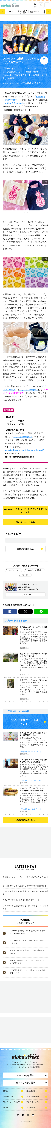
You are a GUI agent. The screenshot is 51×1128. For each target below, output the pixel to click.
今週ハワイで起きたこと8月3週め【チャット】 (22, 900)
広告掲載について (8, 1096)
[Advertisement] (16, 1030)
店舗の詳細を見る (25, 549)
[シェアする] (10, 611)
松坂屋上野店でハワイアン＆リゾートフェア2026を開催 (27, 961)
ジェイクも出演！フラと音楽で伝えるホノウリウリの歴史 (25, 892)
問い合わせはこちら (25, 522)
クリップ (44, 62)
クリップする (25, 594)
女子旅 (25, 575)
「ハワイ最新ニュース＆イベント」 (25, 721)
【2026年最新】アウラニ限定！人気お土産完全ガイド (27, 971)
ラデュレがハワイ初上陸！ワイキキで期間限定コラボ (25, 886)
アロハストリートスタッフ (11, 1102)
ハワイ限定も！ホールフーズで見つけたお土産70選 (27, 941)
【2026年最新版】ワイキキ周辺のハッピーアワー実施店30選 (27, 932)
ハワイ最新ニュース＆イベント (33, 83)
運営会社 (5, 1091)
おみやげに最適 (34, 570)
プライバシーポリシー (33, 1102)
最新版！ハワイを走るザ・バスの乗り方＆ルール (27, 951)
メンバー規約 (30, 1107)
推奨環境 (5, 1107)
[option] (25, 197)
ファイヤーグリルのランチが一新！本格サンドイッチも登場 (25, 907)
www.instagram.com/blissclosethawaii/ (24, 450)
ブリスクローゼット (28, 389)
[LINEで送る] (41, 611)
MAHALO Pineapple (14, 103)
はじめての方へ (31, 1091)
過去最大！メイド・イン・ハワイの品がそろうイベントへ (25, 878)
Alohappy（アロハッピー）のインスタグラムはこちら (25, 511)
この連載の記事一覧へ (25, 820)
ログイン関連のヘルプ (33, 1096)
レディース (13, 570)
